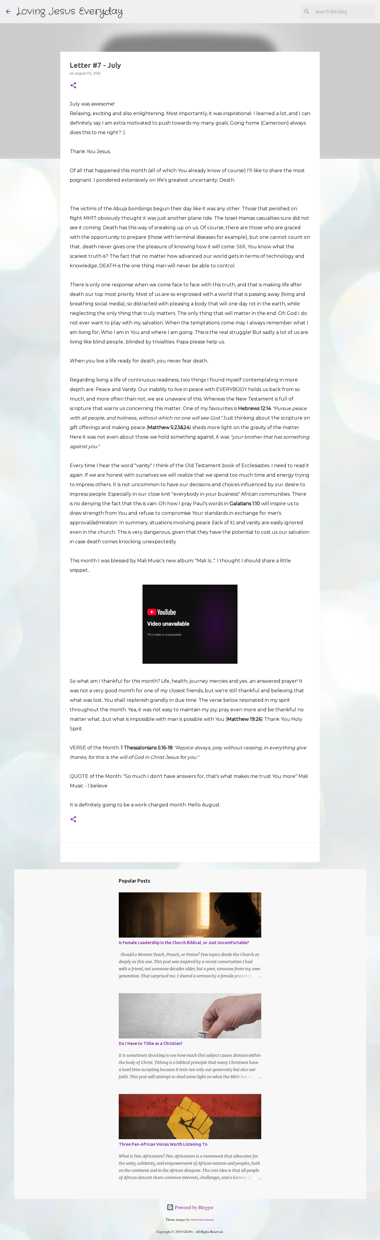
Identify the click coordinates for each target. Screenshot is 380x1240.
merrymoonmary (202, 1219)
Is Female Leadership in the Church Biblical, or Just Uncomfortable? (184, 942)
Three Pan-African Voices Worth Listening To (163, 1144)
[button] (73, 86)
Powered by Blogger (193, 1207)
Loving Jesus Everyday (70, 11)
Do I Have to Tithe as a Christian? (151, 1043)
